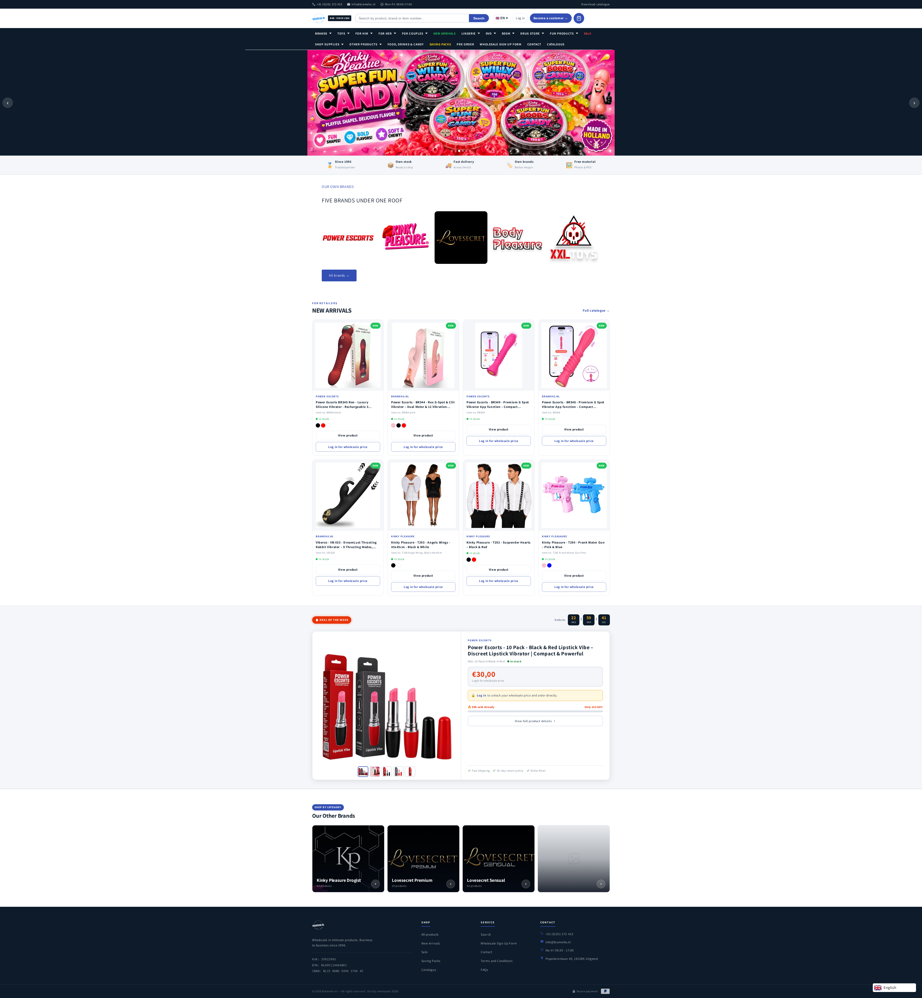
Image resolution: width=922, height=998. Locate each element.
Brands (321, 33)
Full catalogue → (596, 310)
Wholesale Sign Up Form (500, 44)
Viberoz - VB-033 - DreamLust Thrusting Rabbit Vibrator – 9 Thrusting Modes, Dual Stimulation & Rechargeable (346, 547)
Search (479, 18)
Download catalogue (595, 4)
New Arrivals (444, 33)
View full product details (533, 721)
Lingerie (468, 33)
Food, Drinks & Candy (406, 44)
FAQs (484, 970)
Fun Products (562, 33)
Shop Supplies (327, 44)
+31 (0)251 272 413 (329, 4)
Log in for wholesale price (348, 447)
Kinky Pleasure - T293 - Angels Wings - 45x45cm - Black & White (420, 544)
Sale (587, 33)
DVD (489, 33)
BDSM (506, 33)
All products (430, 934)
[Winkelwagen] (579, 18)
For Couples (412, 33)
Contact (534, 44)
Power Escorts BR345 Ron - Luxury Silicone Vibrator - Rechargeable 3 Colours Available (342, 406)
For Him (362, 33)
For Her (385, 33)
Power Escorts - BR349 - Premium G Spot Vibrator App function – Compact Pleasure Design (498, 406)
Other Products (363, 44)
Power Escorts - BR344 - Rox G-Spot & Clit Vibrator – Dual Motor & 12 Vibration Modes (423, 406)
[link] (348, 237)
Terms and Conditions (497, 961)
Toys (341, 33)
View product (348, 435)
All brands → (339, 275)
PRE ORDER (465, 44)
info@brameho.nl (364, 4)
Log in (520, 18)
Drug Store (530, 33)
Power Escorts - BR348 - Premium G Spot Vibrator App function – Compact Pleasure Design (573, 406)
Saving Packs (440, 44)
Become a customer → (551, 18)
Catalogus (555, 44)
